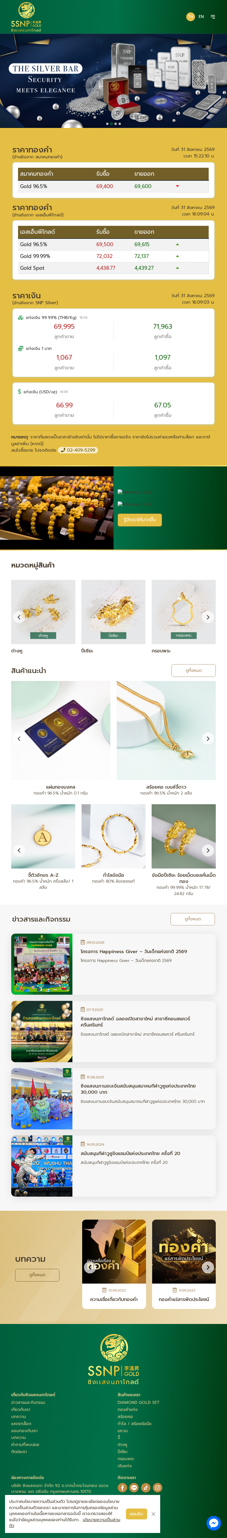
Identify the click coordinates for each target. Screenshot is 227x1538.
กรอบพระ (126, 1459)
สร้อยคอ (125, 1417)
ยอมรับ (136, 1513)
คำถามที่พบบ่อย (25, 1445)
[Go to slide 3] (115, 123)
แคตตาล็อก (21, 1424)
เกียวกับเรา (20, 1410)
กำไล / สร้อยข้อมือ (135, 1424)
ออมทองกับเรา (24, 1431)
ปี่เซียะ (123, 1452)
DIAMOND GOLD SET (138, 1402)
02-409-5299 (80, 450)
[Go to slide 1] (107, 124)
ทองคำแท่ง (128, 1410)
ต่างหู (122, 1445)
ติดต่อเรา (19, 1452)
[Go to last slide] (19, 739)
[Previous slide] (19, 617)
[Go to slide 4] (120, 124)
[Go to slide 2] (111, 123)
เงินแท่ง (125, 1466)
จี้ (119, 1438)
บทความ (18, 1417)
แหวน (123, 1431)
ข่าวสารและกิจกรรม (28, 1402)
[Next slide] (208, 617)
